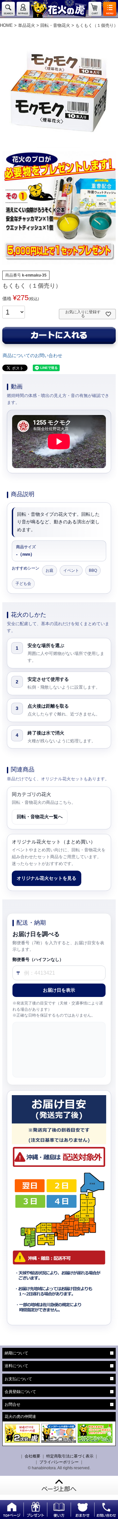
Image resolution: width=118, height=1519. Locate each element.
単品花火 (26, 25)
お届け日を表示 (59, 990)
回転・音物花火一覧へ (40, 816)
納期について (16, 1353)
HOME (6, 25)
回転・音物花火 (55, 25)
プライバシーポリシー (59, 1462)
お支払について (18, 1379)
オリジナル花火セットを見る (46, 878)
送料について (16, 1366)
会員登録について (20, 1391)
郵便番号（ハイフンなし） (38, 959)
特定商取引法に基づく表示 (69, 1456)
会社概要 (32, 1456)
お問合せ (12, 1404)
